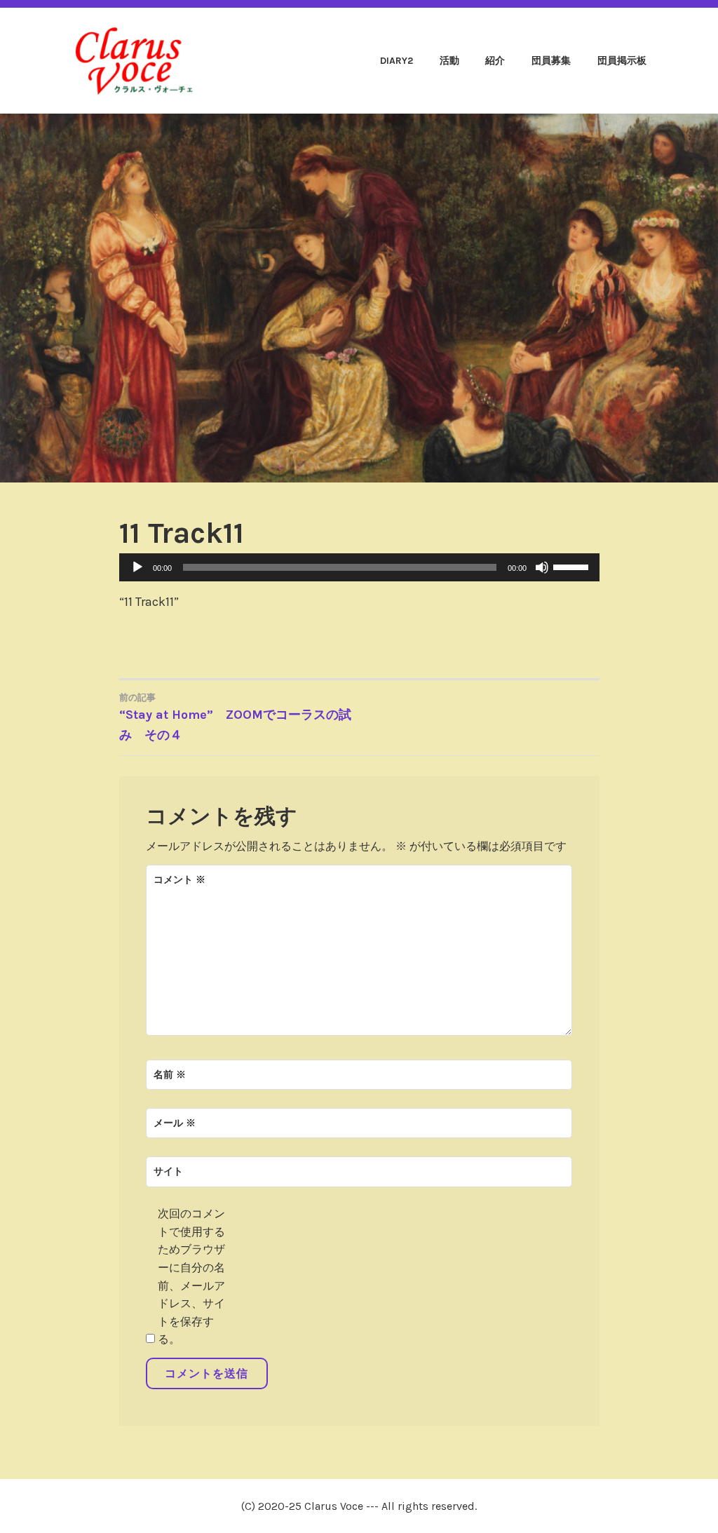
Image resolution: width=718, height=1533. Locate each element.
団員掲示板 (621, 61)
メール (175, 1123)
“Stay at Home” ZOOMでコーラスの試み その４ (235, 717)
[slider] (572, 566)
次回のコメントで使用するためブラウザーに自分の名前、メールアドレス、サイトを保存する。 (191, 1276)
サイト (168, 1171)
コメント (179, 880)
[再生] (137, 567)
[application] (359, 567)
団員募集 (551, 61)
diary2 (396, 61)
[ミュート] (542, 567)
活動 (449, 61)
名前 (170, 1075)
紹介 (495, 61)
